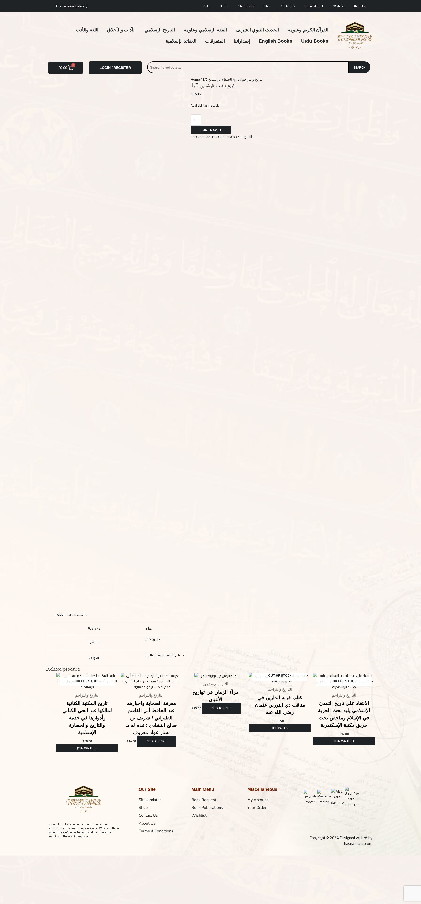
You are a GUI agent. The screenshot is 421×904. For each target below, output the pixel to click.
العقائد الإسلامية (181, 41)
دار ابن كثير (152, 639)
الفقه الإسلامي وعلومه (205, 29)
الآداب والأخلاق (121, 29)
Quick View (87, 686)
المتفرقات (215, 41)
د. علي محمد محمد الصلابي (164, 655)
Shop (267, 6)
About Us (359, 6)
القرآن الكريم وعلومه (308, 29)
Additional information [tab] (72, 615)
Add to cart (211, 130)
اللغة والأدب (87, 29)
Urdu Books (314, 41)
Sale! (207, 6)
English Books (275, 41)
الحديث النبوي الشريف (257, 29)
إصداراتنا (242, 41)
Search (359, 67)
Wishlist (338, 6)
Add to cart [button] (156, 741)
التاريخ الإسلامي (159, 29)
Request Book (314, 6)
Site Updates (246, 6)
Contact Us (288, 6)
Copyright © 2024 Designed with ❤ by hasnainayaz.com (341, 840)
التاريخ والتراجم (253, 79)
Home (224, 6)
